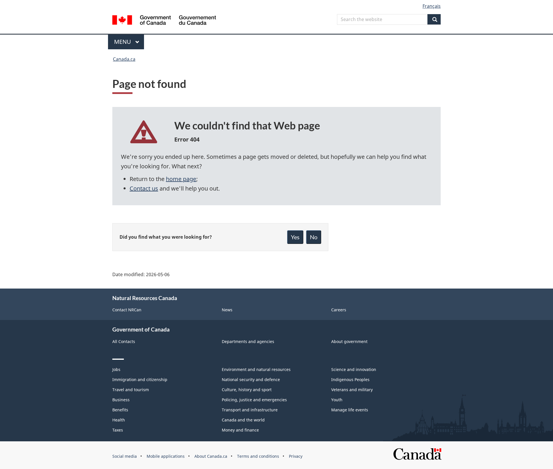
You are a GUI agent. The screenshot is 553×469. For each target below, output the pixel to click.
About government (349, 341)
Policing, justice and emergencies (254, 399)
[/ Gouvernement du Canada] (164, 21)
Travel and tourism (130, 389)
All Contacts (123, 341)
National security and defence (251, 379)
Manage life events (349, 410)
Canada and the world (243, 420)
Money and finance (240, 430)
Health (118, 420)
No (313, 236)
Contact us (144, 188)
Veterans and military (352, 389)
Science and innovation (353, 369)
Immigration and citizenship (139, 379)
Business (121, 399)
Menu (123, 42)
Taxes (117, 430)
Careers (338, 309)
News (227, 309)
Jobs (116, 369)
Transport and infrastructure (250, 410)
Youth (336, 399)
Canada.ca (124, 59)
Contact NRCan (126, 309)
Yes (295, 236)
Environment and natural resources (256, 369)
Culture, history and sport (247, 389)
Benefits (120, 410)
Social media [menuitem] (124, 456)
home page (181, 179)
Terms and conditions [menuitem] (258, 456)
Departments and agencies (248, 341)
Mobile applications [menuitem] (166, 456)
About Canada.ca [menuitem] (210, 456)
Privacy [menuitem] (295, 456)
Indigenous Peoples (350, 379)
